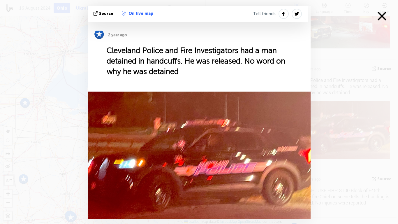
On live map (140, 13)
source (106, 13)
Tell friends (264, 13)
